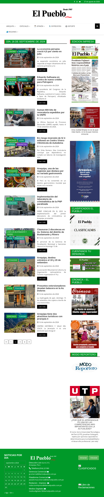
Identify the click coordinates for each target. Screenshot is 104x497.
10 (9, 477)
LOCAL (9, 112)
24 (9, 484)
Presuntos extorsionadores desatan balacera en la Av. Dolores (51, 288)
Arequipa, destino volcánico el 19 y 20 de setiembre (49, 260)
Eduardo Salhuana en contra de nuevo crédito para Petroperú (49, 79)
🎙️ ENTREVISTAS (55, 26)
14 (21, 477)
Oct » (12, 493)
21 (21, 480)
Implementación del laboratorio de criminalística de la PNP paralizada (49, 200)
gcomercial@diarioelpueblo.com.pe (42, 474)
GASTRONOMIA (13, 175)
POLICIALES (19, 199)
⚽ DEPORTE (70, 26)
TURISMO (22, 316)
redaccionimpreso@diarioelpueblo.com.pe (45, 485)
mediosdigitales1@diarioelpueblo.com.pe (45, 491)
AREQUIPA (10, 26)
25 (12, 484)
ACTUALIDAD (12, 171)
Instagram (77, 2)
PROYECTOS (22, 144)
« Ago (6, 493)
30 (6, 487)
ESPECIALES (24, 26)
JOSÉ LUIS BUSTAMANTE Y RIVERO (17, 233)
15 (24, 477)
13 (18, 477)
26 (15, 484)
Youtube (80, 2)
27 (18, 484)
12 (15, 477)
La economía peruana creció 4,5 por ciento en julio (49, 51)
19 (15, 480)
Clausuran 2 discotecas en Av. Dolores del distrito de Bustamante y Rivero (51, 232)
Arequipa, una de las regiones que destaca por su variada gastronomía (50, 171)
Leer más (42, 70)
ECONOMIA (11, 51)
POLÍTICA (10, 83)
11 (12, 477)
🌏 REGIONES (11, 32)
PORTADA (11, 144)
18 (12, 480)
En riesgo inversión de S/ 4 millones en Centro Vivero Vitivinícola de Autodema (51, 140)
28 (21, 484)
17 (9, 480)
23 (6, 484)
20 (18, 480)
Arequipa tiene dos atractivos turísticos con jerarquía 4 (49, 316)
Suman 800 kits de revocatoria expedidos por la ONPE (50, 112)
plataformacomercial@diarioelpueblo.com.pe (46, 480)
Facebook (74, 2)
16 (6, 480)
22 (24, 480)
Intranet (83, 458)
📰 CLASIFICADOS (87, 467)
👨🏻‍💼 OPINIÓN (38, 26)
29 (24, 484)
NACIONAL (23, 51)
